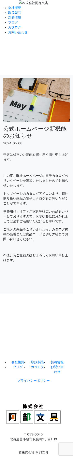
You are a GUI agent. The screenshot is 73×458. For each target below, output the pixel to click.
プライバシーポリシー (33, 380)
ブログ (13, 22)
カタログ (14, 27)
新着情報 (14, 17)
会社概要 (14, 8)
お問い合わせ (18, 32)
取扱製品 (14, 13)
